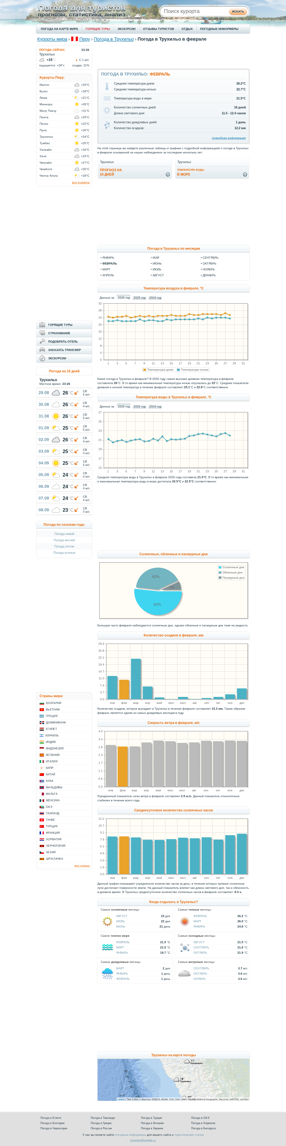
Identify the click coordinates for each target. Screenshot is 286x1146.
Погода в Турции (151, 1117)
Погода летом (64, 546)
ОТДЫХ (187, 29)
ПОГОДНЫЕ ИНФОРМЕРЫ (219, 29)
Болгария (53, 703)
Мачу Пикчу (48, 110)
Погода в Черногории (53, 1128)
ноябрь (209, 269)
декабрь (209, 275)
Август (122, 916)
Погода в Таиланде (103, 1117)
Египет (51, 729)
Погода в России (101, 1128)
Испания (52, 755)
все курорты (81, 182)
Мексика (53, 800)
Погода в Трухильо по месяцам (173, 248)
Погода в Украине (152, 1128)
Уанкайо (46, 149)
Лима (43, 97)
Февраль (200, 916)
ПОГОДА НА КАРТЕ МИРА (59, 29)
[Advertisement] (173, 55)
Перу (84, 39)
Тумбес (45, 143)
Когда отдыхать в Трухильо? (173, 902)
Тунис (50, 819)
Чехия (51, 852)
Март (197, 921)
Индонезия (54, 748)
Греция (51, 716)
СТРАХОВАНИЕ (59, 333)
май (156, 257)
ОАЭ (49, 806)
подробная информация (229, 138)
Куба (49, 780)
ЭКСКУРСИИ (126, 29)
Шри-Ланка (54, 858)
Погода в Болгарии (52, 1123)
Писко (44, 123)
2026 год (124, 297)
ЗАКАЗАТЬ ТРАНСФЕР (64, 350)
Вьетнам (53, 709)
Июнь (120, 926)
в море (190, 172)
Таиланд (52, 813)
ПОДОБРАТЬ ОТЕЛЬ (63, 341)
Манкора (46, 104)
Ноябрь (199, 978)
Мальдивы (54, 787)
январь (108, 257)
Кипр (49, 768)
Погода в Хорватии (203, 1123)
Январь (199, 926)
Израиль (52, 735)
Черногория (55, 845)
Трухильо (46, 136)
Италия (51, 761)
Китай (50, 774)
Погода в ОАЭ (200, 1117)
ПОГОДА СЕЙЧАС (52, 49)
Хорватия (54, 839)
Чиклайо (46, 162)
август (158, 275)
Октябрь (200, 952)
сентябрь (210, 257)
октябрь (209, 263)
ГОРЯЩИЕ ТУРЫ (98, 29)
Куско (44, 91)
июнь (157, 263)
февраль (109, 263)
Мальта (52, 793)
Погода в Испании (152, 1123)
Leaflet (121, 1099)
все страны (82, 865)
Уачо (43, 156)
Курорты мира (52, 39)
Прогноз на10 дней (111, 172)
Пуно (43, 130)
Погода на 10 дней (64, 371)
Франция (53, 832)
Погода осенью (64, 552)
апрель (108, 275)
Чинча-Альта (49, 175)
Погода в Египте (50, 1117)
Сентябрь (201, 947)
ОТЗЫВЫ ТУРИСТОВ (158, 29)
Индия (51, 742)
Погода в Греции (101, 1123)
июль (157, 269)
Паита (44, 117)
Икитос (45, 84)
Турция (51, 826)
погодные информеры (130, 1134)
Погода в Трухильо (114, 39)
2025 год (140, 297)
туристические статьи (189, 1134)
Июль (120, 921)
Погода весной (64, 540)
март (106, 269)
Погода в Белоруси (203, 1128)
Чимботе (46, 169)
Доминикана (56, 722)
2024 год (155, 297)
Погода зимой (64, 534)
